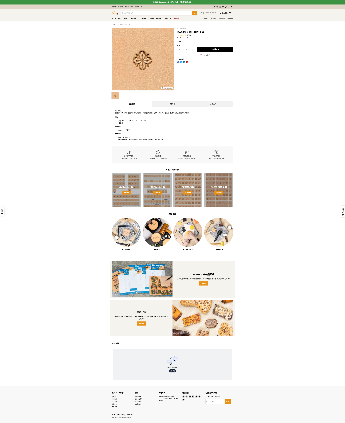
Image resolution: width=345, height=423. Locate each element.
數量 (178, 45)
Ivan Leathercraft (182, 38)
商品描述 (132, 104)
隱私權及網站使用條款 (118, 415)
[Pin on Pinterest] (187, 62)
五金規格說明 (129, 415)
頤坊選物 (213, 19)
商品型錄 (114, 401)
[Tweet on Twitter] (181, 62)
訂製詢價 (120, 6)
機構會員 (137, 6)
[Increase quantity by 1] (193, 49)
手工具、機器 (116, 19)
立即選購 (204, 283)
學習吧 (205, 19)
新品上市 (168, 19)
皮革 (125, 19)
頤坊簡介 (114, 396)
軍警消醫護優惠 (129, 6)
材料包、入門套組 (156, 19)
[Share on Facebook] (178, 62)
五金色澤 (213, 104)
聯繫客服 (138, 404)
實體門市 (230, 19)
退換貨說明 (138, 399)
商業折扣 (143, 6)
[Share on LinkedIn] (184, 62)
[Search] (194, 13)
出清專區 (177, 19)
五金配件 (134, 19)
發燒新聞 (114, 404)
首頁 (113, 24)
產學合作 (114, 407)
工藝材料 (143, 19)
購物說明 (114, 6)
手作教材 (222, 19)
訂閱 (227, 401)
